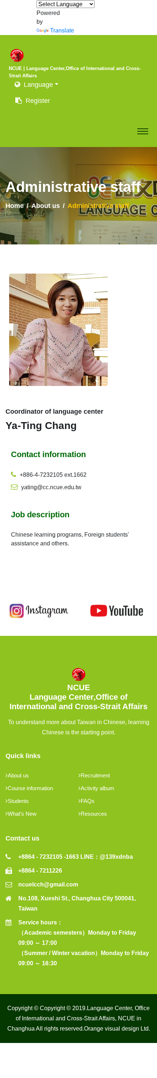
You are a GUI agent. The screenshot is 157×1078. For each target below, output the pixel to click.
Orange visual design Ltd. (117, 1028)
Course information (30, 788)
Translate (56, 30)
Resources (94, 814)
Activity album (97, 788)
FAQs (88, 801)
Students (18, 801)
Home (14, 205)
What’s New (22, 814)
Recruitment (95, 775)
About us (45, 205)
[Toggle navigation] (143, 131)
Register (36, 100)
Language (38, 84)
